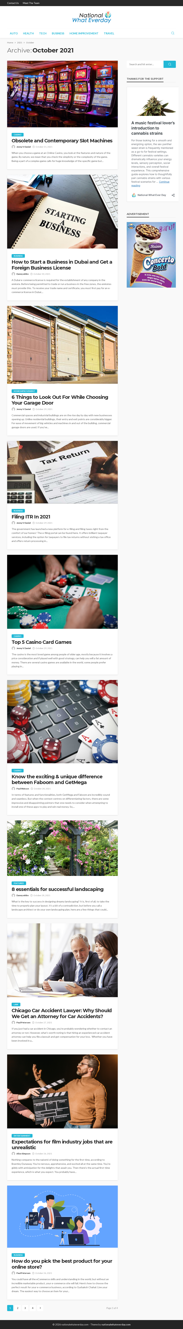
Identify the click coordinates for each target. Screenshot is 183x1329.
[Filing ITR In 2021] (62, 472)
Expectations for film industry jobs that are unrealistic (62, 1144)
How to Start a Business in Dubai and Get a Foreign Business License (62, 265)
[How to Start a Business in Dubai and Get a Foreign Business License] (62, 212)
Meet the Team (31, 3)
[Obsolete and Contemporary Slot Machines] (62, 94)
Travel (109, 33)
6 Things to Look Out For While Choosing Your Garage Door (60, 400)
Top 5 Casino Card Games (41, 642)
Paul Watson (22, 788)
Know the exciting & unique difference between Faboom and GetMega (57, 779)
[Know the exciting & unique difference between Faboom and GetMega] (62, 721)
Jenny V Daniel (23, 146)
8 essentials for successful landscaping (57, 889)
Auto (14, 33)
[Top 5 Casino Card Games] (62, 592)
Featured (19, 883)
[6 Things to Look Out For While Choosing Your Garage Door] (62, 345)
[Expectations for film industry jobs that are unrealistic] (62, 1091)
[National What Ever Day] (91, 17)
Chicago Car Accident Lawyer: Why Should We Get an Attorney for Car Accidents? (62, 1013)
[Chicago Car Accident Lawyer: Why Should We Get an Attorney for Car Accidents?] (62, 960)
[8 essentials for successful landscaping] (62, 848)
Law (16, 1004)
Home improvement (84, 33)
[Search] (173, 33)
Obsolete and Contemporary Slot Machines (62, 141)
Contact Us (13, 3)
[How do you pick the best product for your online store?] (62, 1217)
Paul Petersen (23, 1022)
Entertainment (22, 1136)
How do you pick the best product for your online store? (62, 1264)
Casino (17, 134)
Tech (42, 33)
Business (58, 33)
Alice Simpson (23, 1153)
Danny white (22, 274)
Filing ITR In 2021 (31, 517)
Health (28, 33)
